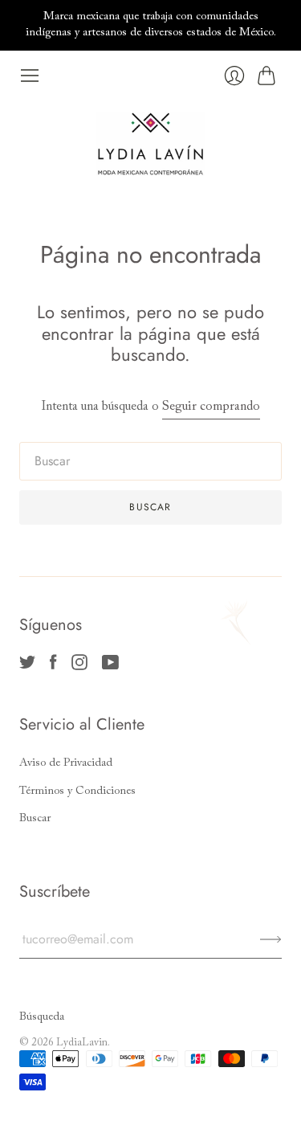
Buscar (35, 818)
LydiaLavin (82, 1042)
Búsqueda (41, 1017)
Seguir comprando (211, 406)
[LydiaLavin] (150, 144)
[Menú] (30, 75)
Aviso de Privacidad (65, 763)
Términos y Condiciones (77, 791)
